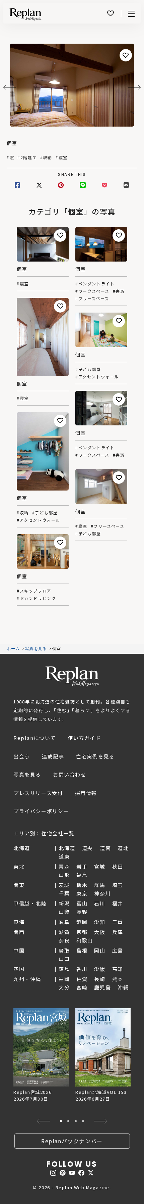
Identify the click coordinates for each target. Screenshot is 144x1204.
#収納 (46, 157)
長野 (81, 911)
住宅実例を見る (95, 756)
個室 (12, 143)
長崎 (99, 978)
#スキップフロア (34, 591)
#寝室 (62, 157)
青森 (64, 866)
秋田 (117, 866)
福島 (81, 874)
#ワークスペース (92, 291)
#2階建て (27, 157)
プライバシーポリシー (41, 811)
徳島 (64, 968)
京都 (81, 931)
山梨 (64, 911)
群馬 (99, 884)
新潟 (64, 903)
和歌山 (84, 940)
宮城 (99, 866)
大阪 (99, 931)
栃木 (81, 884)
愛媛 (99, 968)
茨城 (64, 884)
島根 (81, 950)
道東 (64, 856)
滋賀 (64, 931)
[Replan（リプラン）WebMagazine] (25, 14)
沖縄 (123, 987)
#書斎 (119, 291)
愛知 (99, 921)
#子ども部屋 (88, 369)
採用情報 (86, 792)
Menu (131, 13)
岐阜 (64, 921)
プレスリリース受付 (38, 792)
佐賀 (81, 978)
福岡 (64, 978)
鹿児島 (102, 987)
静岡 (81, 921)
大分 (64, 987)
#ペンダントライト (95, 284)
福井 (117, 903)
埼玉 (117, 884)
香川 (81, 968)
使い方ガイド (84, 737)
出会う (21, 756)
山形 (64, 874)
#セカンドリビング (36, 598)
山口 (64, 958)
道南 (105, 847)
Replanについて (34, 737)
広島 (117, 950)
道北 (123, 847)
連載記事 (53, 756)
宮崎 (81, 987)
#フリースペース (92, 298)
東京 (81, 893)
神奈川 (102, 893)
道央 (87, 847)
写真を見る (36, 649)
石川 (99, 903)
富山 (81, 903)
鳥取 (64, 950)
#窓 (10, 157)
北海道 (67, 847)
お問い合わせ (69, 774)
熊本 (117, 978)
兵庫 (117, 931)
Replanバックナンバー (72, 1141)
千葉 (64, 893)
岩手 (81, 866)
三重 (117, 921)
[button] (43, 1121)
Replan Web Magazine (72, 676)
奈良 (64, 940)
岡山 (99, 950)
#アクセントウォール (97, 377)
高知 (117, 968)
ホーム (13, 649)
